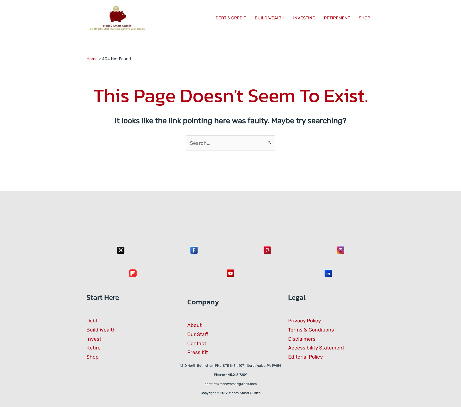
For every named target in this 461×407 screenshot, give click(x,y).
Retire (93, 348)
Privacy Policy (304, 321)
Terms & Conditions (311, 330)
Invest (93, 339)
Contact (196, 343)
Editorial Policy (305, 357)
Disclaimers (301, 339)
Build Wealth (101, 330)
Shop (92, 357)
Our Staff (197, 334)
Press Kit (197, 352)
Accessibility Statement (316, 348)
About (194, 325)
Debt (92, 321)
